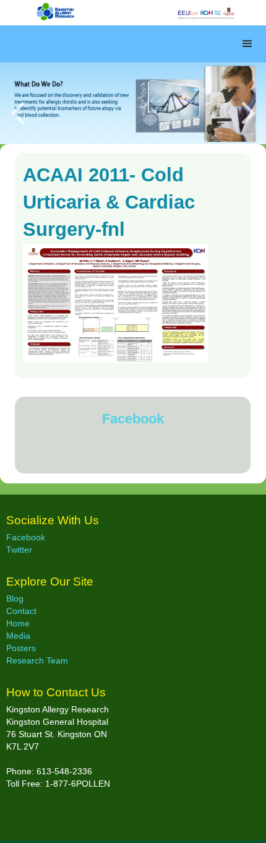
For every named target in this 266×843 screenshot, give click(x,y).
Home (18, 623)
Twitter (19, 550)
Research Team (37, 660)
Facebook (133, 418)
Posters (21, 648)
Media (18, 636)
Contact (21, 611)
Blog (15, 598)
